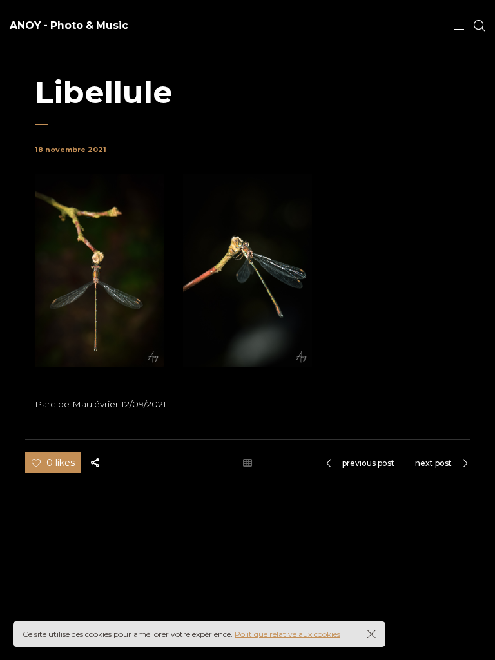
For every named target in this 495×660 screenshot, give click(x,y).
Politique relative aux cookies (287, 634)
